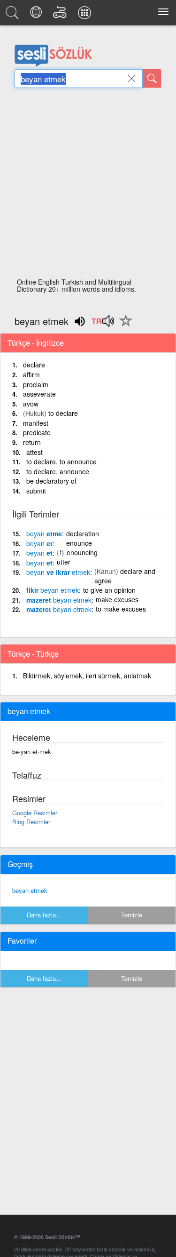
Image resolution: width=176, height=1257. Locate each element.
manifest (35, 423)
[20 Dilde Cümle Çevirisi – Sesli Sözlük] (37, 15)
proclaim (35, 384)
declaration (82, 533)
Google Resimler (34, 812)
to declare (63, 413)
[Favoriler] (123, 326)
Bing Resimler (31, 821)
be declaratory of (51, 480)
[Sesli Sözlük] (13, 15)
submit (36, 490)
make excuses (117, 599)
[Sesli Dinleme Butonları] (102, 324)
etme (44, 533)
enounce (79, 543)
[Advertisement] (88, 185)
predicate (37, 432)
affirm (31, 374)
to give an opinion (109, 590)
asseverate (39, 393)
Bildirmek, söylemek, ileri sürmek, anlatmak (87, 675)
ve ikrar (58, 572)
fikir (52, 590)
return (32, 442)
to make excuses (121, 608)
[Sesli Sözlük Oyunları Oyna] (61, 15)
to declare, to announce (61, 461)
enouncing (82, 552)
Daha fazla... (44, 914)
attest (34, 452)
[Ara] (152, 78)
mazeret (59, 600)
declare (34, 364)
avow (30, 403)
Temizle (131, 914)
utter (63, 561)
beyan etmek (29, 890)
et (39, 543)
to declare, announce (57, 471)
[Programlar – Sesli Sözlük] (86, 15)
